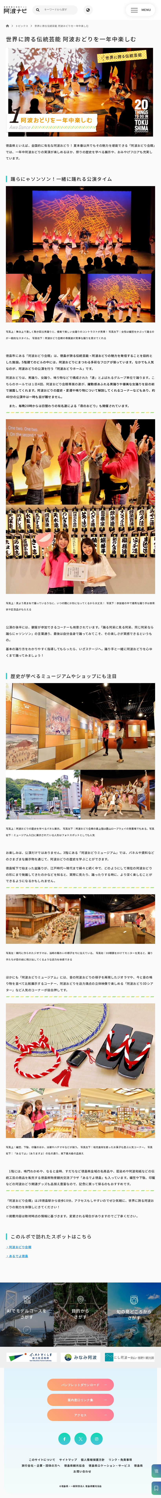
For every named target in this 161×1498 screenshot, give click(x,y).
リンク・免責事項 (120, 1460)
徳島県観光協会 (74, 1465)
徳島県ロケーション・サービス (109, 1465)
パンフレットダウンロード (80, 1385)
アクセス (80, 1415)
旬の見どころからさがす (134, 1315)
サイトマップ (68, 1460)
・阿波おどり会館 (18, 1247)
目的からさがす (80, 1315)
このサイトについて (42, 1460)
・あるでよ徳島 (17, 1256)
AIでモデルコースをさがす (27, 1315)
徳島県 (138, 1465)
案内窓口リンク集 (80, 1400)
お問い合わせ (82, 1471)
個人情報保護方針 (93, 1460)
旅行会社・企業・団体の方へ (41, 1465)
